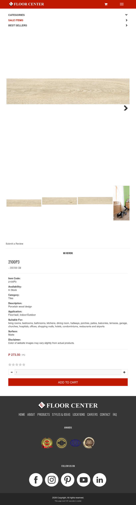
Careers (92, 414)
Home (22, 414)
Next (124, 107)
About (31, 414)
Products (43, 414)
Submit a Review (14, 243)
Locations (79, 414)
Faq (115, 414)
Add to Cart (68, 382)
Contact (105, 414)
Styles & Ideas (61, 414)
